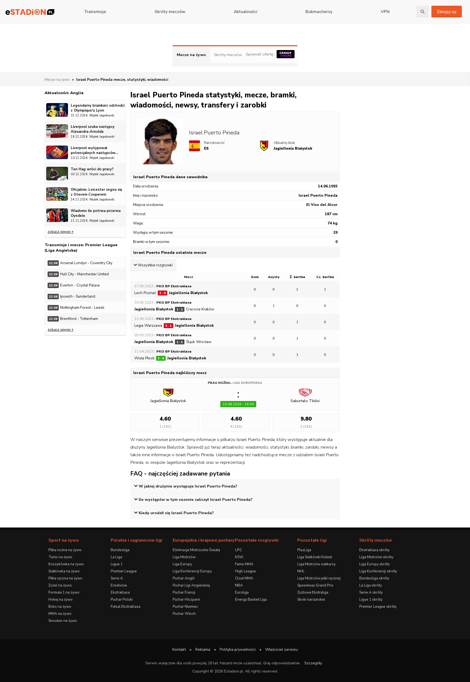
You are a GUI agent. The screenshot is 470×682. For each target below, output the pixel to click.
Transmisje (95, 12)
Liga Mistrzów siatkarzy (316, 564)
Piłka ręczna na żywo (65, 578)
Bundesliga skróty (374, 578)
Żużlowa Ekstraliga (312, 592)
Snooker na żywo (62, 620)
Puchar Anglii (183, 578)
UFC (238, 550)
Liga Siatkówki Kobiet (314, 557)
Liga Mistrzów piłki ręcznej (319, 578)
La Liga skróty (370, 585)
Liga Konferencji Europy (192, 571)
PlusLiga (304, 550)
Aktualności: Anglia (64, 92)
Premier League (124, 571)
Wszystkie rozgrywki (155, 265)
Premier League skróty (378, 606)
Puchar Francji (184, 592)
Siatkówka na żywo (64, 571)
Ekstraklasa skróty (374, 550)
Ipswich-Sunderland (72, 296)
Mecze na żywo (191, 54)
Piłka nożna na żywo (65, 550)
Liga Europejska (247, 383)
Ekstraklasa (120, 592)
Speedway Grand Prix (315, 585)
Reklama (202, 649)
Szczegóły (313, 663)
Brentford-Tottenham (73, 318)
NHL (301, 571)
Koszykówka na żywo (66, 564)
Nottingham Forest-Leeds (76, 307)
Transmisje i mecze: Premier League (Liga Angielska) (81, 247)
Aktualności (245, 12)
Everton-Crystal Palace (74, 285)
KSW (239, 557)
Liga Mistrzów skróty (376, 557)
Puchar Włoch (184, 613)
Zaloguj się (446, 11)
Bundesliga (120, 550)
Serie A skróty (371, 592)
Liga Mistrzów (184, 557)
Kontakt (179, 649)
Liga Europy (182, 564)
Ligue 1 (117, 564)
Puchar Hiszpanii (186, 599)
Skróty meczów (169, 12)
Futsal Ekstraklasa (125, 606)
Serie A (117, 578)
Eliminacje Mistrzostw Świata (196, 550)
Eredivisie (119, 585)
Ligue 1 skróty (370, 599)
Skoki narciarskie (311, 599)
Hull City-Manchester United (79, 274)
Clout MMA (244, 578)
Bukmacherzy (318, 12)
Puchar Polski (122, 599)
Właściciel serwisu (281, 649)
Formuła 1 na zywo (63, 592)
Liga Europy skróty (374, 564)
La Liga (116, 557)
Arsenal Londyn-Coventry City (80, 263)
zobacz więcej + (61, 231)
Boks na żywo (59, 606)
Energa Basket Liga (251, 599)
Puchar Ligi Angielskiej (191, 585)
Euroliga (242, 592)
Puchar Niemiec (185, 606)
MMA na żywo (60, 613)
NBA (239, 585)
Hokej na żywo (60, 599)
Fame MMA (244, 564)
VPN (385, 12)
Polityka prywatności (238, 649)
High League (245, 571)
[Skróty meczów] (29, 11)
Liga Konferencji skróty (378, 571)
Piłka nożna (219, 383)
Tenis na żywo (60, 557)
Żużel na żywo (60, 585)
